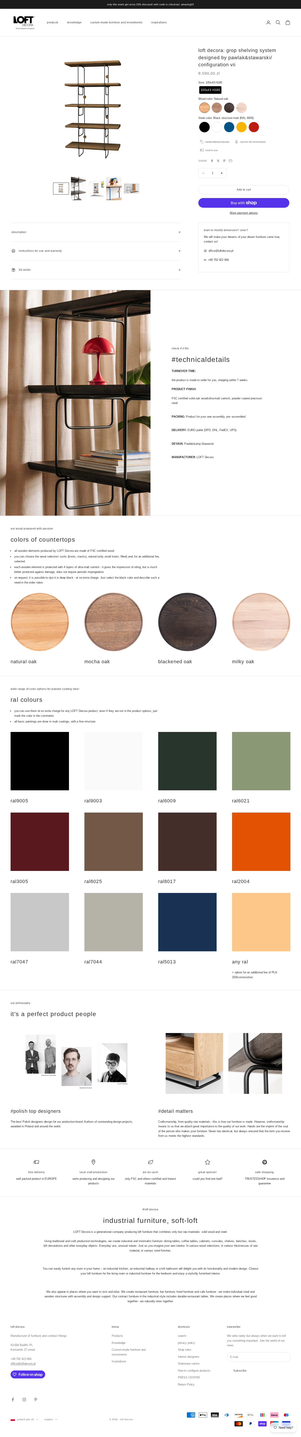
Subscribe (240, 1370)
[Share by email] (230, 161)
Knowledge (74, 22)
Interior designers (188, 1356)
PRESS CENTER (189, 1377)
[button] (61, 188)
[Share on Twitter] (218, 161)
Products (52, 22)
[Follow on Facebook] (13, 1399)
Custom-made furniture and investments (116, 22)
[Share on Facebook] (212, 161)
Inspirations (159, 22)
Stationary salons (189, 1363)
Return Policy (186, 1384)
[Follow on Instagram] (24, 1399)
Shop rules (184, 1349)
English (49, 1419)
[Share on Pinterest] (224, 161)
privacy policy (186, 1342)
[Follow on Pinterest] (35, 1399)
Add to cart (244, 189)
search (182, 1335)
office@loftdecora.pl (23, 1363)
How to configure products (194, 1370)
